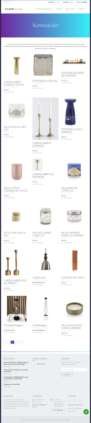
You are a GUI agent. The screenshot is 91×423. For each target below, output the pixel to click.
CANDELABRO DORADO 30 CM (14, 83)
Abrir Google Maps (58, 411)
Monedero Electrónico (75, 408)
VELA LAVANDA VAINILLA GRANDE (72, 234)
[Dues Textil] (54, 2)
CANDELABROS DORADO (41, 144)
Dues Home (41, 364)
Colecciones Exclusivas (44, 9)
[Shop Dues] (81, 2)
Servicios (59, 9)
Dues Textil (71, 411)
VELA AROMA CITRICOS (69, 189)
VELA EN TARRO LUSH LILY (42, 234)
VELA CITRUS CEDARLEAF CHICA (15, 189)
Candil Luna (39, 277)
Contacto (81, 9)
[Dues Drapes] (68, 2)
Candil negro (39, 325)
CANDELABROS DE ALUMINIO (15, 282)
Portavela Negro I (14, 325)
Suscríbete (67, 374)
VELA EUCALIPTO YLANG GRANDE (71, 326)
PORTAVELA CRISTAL (45, 80)
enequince (67, 420)
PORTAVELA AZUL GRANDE (72, 130)
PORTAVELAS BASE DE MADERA (72, 74)
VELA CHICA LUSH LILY (15, 128)
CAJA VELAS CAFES (72, 277)
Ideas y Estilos (70, 9)
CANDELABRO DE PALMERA (43, 175)
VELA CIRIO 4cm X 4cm (14, 234)
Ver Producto (10, 92)
